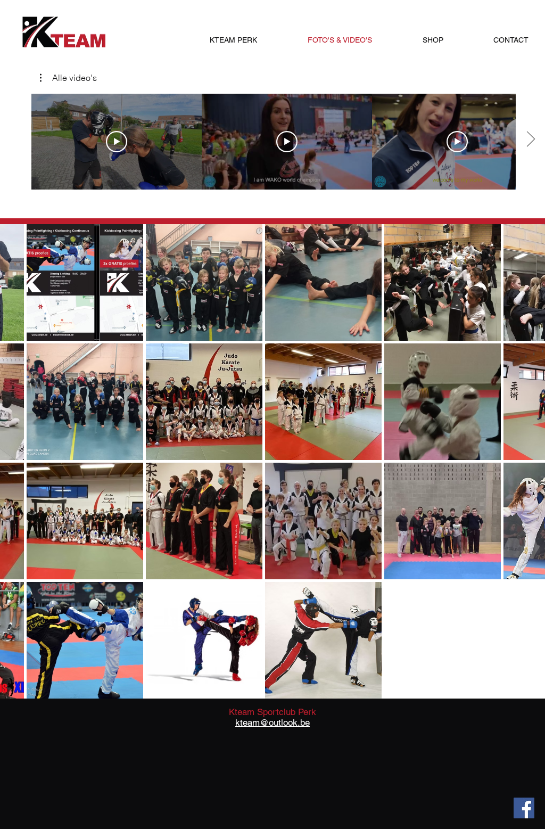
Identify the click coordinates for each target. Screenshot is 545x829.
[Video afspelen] (116, 141)
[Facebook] (524, 808)
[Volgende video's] (530, 139)
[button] (68, 78)
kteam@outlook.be (272, 722)
